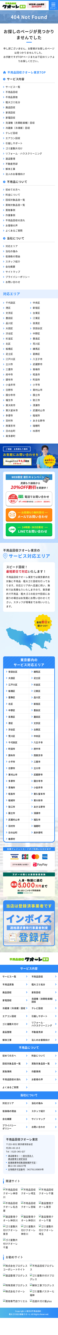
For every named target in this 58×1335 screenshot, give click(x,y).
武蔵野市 (38, 364)
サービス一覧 (13, 86)
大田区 (9, 328)
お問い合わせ (13, 282)
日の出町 (10, 430)
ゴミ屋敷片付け (14, 148)
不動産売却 (12, 163)
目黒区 (36, 323)
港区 (8, 307)
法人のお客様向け (15, 174)
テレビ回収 (12, 133)
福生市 (9, 400)
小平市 (36, 384)
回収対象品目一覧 (15, 199)
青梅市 (36, 369)
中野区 (36, 333)
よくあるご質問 (14, 230)
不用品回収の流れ (15, 220)
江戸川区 (10, 359)
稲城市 (36, 415)
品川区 (9, 323)
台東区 (36, 312)
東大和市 (10, 405)
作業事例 (10, 215)
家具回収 (10, 112)
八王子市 (38, 359)
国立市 (36, 394)
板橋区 (9, 348)
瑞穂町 (36, 425)
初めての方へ (13, 189)
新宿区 (36, 307)
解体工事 (10, 168)
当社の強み (12, 251)
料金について (13, 194)
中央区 (36, 302)
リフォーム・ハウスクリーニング (24, 153)
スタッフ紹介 (13, 261)
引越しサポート (14, 143)
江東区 (36, 318)
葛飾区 (36, 353)
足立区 (9, 353)
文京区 (9, 312)
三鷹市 (9, 369)
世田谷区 (38, 328)
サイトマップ (13, 271)
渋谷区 (9, 333)
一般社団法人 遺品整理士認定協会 (21, 1157)
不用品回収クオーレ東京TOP (26, 72)
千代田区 (10, 302)
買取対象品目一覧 (15, 204)
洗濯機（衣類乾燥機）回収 (20, 122)
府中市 (9, 374)
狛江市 (36, 400)
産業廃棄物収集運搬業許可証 (22, 1162)
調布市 (9, 379)
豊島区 (36, 338)
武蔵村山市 (39, 410)
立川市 (9, 364)
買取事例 (10, 210)
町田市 (36, 379)
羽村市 (9, 420)
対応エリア (12, 246)
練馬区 (36, 348)
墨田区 (9, 318)
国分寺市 (10, 394)
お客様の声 (12, 225)
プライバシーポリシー (18, 276)
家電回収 (10, 117)
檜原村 (36, 430)
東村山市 (38, 389)
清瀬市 (36, 405)
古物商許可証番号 (16, 1169)
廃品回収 (10, 107)
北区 (8, 343)
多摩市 (9, 415)
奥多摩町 (10, 435)
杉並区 (9, 338)
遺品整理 (10, 158)
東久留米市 (12, 410)
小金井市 (10, 384)
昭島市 (36, 374)
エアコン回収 (13, 138)
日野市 (9, 389)
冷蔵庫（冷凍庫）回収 (18, 127)
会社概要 (10, 266)
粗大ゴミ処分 (13, 102)
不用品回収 (12, 92)
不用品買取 (12, 97)
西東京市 (10, 425)
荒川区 (36, 343)
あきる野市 (39, 420)
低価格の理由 (13, 256)
